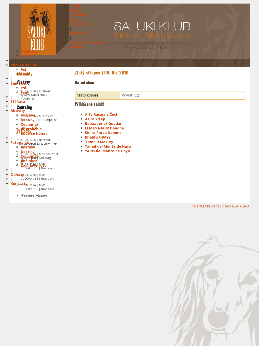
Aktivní (75, 46)
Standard (77, 14)
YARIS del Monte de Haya (107, 150)
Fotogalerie (21, 142)
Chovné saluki (23, 65)
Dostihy (28, 119)
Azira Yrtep (95, 119)
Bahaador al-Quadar (103, 123)
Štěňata (18, 101)
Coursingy (30, 124)
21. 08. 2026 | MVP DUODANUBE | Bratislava (37, 187)
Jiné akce (29, 160)
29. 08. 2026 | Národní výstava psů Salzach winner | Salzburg (40, 143)
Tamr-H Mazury (99, 141)
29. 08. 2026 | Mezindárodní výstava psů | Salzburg (39, 156)
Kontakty (19, 183)
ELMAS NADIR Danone (104, 128)
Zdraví (75, 19)
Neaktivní (29, 51)
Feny (25, 74)
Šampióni (19, 83)
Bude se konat (34, 133)
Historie (76, 10)
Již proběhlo (31, 128)
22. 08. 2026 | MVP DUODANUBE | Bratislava (37, 176)
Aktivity (18, 110)
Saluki (74, 5)
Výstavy (28, 115)
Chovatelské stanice (88, 42)
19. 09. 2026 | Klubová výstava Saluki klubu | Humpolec (35, 94)
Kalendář (77, 33)
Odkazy (17, 174)
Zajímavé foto (34, 165)
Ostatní (28, 55)
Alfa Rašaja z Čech (101, 114)
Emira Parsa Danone (103, 132)
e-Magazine (80, 24)
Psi (23, 69)
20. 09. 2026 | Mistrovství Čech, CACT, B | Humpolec (38, 118)
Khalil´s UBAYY (98, 137)
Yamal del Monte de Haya (108, 146)
